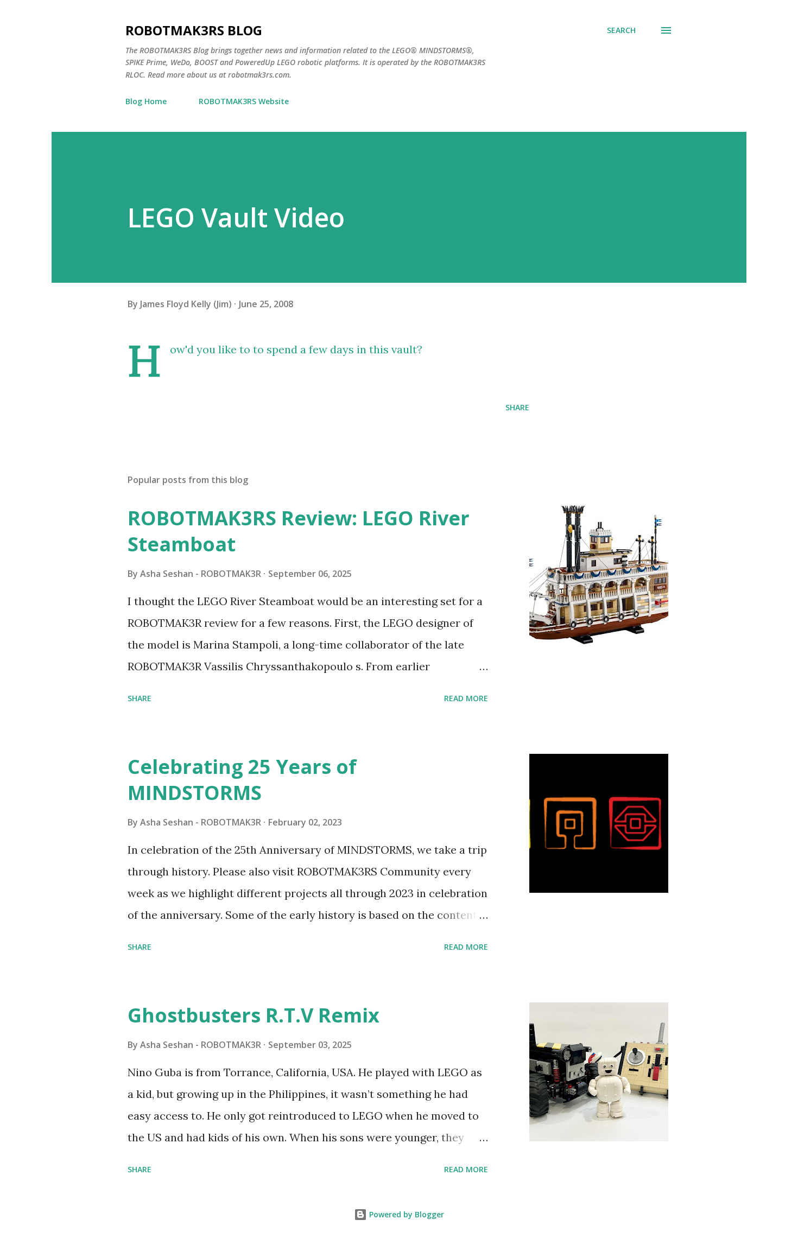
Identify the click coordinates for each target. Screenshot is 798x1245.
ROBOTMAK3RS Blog (193, 30)
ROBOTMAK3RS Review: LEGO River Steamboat (299, 531)
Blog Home (146, 101)
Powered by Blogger (405, 1214)
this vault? (395, 349)
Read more (466, 698)
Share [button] (517, 407)
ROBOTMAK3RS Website (244, 101)
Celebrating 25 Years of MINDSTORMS (242, 779)
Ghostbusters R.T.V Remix (253, 1015)
